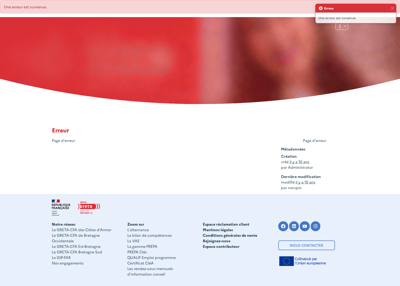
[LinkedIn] (294, 226)
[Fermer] (392, 8)
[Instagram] (316, 226)
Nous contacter (306, 245)
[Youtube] (305, 226)
